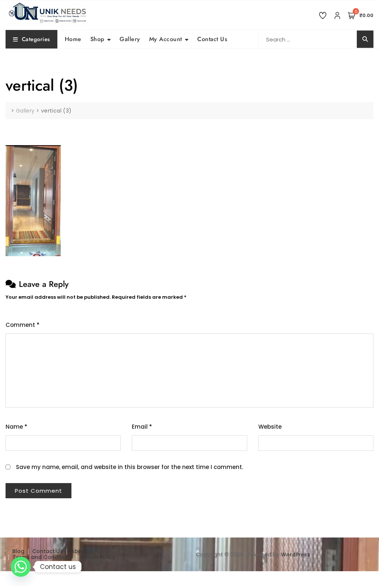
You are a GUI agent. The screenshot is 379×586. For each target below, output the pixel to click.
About (79, 551)
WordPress (295, 554)
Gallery (130, 39)
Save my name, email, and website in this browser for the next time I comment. (129, 467)
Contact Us (212, 39)
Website (270, 427)
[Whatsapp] (21, 567)
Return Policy (97, 557)
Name (16, 427)
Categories (36, 39)
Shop (97, 39)
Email (142, 427)
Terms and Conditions (43, 557)
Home (73, 39)
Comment (23, 325)
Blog (18, 551)
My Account (165, 39)
